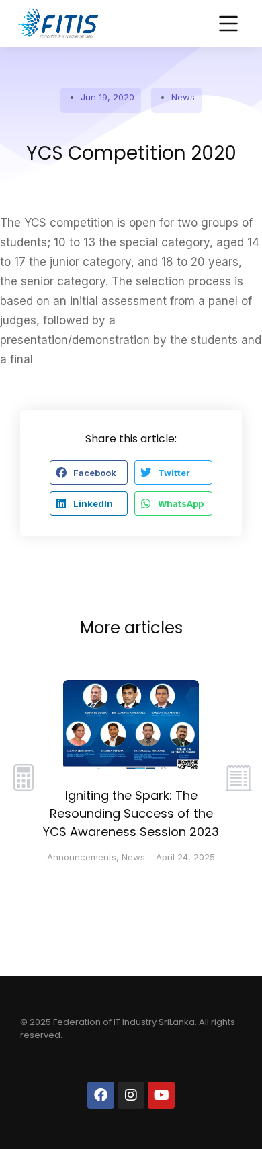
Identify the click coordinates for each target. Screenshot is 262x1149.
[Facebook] (100, 1095)
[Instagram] (131, 1095)
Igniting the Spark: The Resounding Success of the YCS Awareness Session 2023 (131, 813)
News (183, 97)
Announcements (81, 856)
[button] (89, 472)
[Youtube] (161, 1095)
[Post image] (131, 724)
